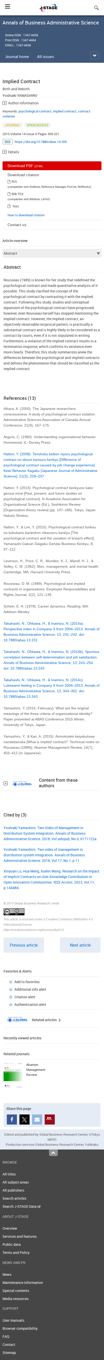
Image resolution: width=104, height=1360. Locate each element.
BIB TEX (17, 194)
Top (53, 1153)
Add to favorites (27, 981)
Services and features (20, 1236)
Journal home (17, 56)
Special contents (16, 1290)
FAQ (6, 1336)
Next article (80, 945)
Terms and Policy (16, 1252)
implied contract (64, 111)
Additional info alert (30, 989)
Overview (10, 1228)
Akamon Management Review (35, 1069)
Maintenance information (23, 1282)
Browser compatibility (20, 1328)
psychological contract (34, 111)
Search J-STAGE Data (20, 1206)
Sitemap (9, 1352)
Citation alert (24, 996)
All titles (9, 1174)
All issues (45, 56)
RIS (14, 181)
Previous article (24, 945)
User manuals (13, 1320)
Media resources (16, 1298)
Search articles (14, 1198)
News (7, 1274)
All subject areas (16, 1182)
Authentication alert (30, 1004)
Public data (12, 1244)
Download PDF (25, 165)
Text (15, 206)
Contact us (17, 224)
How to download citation (26, 215)
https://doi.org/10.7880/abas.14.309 (41, 141)
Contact (9, 1344)
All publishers (13, 1190)
